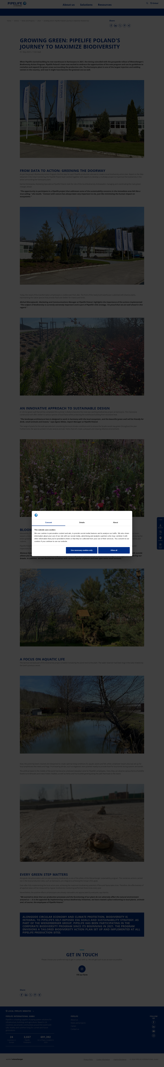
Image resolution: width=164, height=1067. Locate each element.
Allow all (114, 550)
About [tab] (115, 522)
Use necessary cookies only (81, 550)
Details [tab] (82, 522)
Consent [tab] (48, 522)
